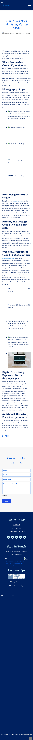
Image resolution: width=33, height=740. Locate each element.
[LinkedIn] (8, 537)
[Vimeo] (24, 537)
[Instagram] (20, 537)
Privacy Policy (28, 734)
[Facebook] (12, 537)
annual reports (17, 201)
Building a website (8, 258)
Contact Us (16, 525)
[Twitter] (16, 537)
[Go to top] (30, 738)
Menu (30, 5)
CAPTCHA (5, 496)
